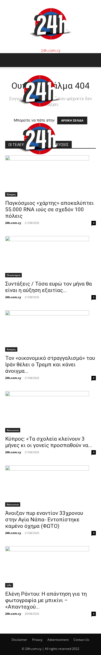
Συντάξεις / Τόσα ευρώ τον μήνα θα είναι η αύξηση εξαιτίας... (48, 287)
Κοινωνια (13, 430)
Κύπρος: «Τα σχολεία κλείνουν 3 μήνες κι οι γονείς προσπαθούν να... (48, 442)
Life (9, 585)
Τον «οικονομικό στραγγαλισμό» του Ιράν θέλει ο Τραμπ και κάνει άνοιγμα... (50, 364)
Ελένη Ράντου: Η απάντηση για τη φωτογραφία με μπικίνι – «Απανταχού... (46, 600)
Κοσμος (11, 194)
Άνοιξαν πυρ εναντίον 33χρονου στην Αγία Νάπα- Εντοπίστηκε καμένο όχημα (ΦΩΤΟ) (44, 519)
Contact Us (81, 639)
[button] (9, 60)
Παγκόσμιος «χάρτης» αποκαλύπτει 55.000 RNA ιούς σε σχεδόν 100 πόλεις (49, 209)
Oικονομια (13, 275)
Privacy (37, 639)
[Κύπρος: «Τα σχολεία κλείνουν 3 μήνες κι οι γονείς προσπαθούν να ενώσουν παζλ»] (50, 411)
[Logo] (39, 112)
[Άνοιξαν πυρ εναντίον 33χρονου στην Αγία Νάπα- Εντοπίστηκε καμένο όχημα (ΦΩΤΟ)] (50, 486)
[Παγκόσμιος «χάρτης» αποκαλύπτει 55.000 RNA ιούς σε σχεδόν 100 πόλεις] (50, 176)
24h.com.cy (13, 223)
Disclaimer (19, 639)
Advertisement (58, 639)
